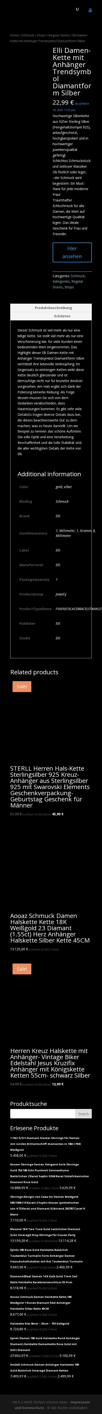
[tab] (51, 308)
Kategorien (61, 281)
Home (14, 35)
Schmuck (27, 35)
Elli (58, 516)
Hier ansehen (72, 252)
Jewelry (61, 594)
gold (59, 486)
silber (68, 486)
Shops (41, 35)
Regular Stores (59, 35)
